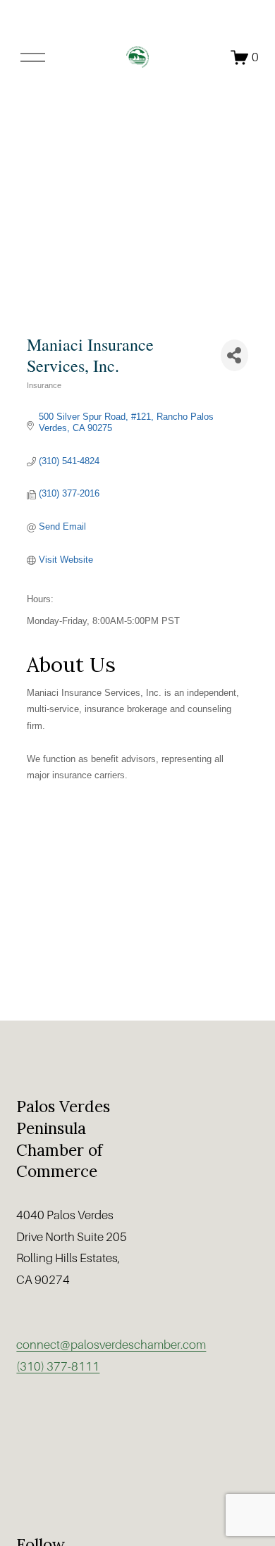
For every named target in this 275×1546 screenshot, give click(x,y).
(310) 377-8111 (57, 1366)
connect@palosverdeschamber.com (111, 1345)
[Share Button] (234, 355)
